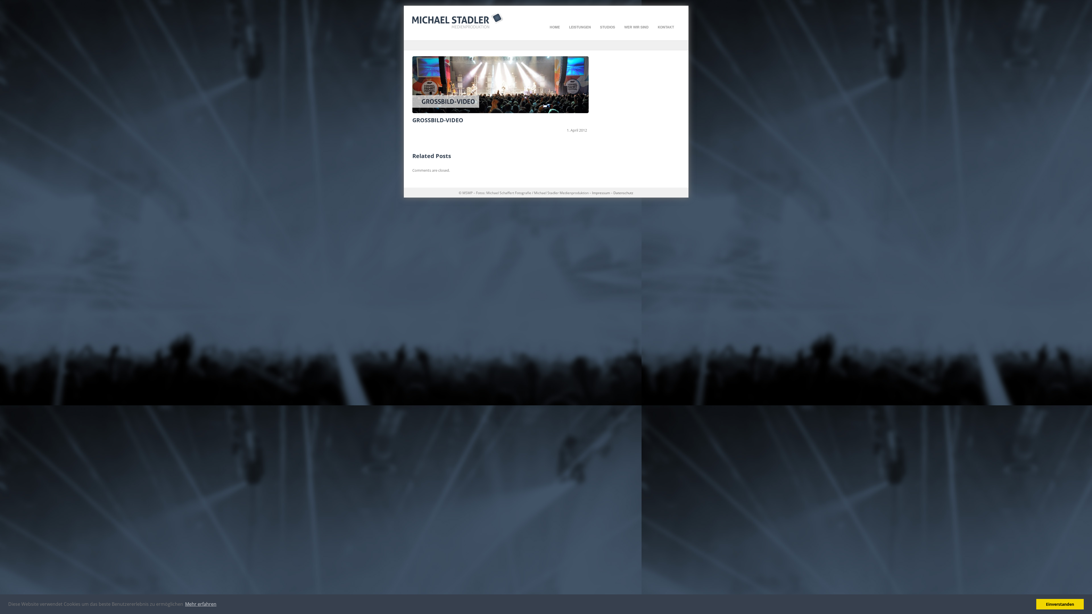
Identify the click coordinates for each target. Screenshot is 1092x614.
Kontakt (666, 27)
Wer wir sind (636, 27)
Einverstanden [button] (1060, 604)
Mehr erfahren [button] (200, 604)
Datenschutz (623, 192)
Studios (607, 27)
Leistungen (580, 27)
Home (555, 27)
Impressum (601, 192)
